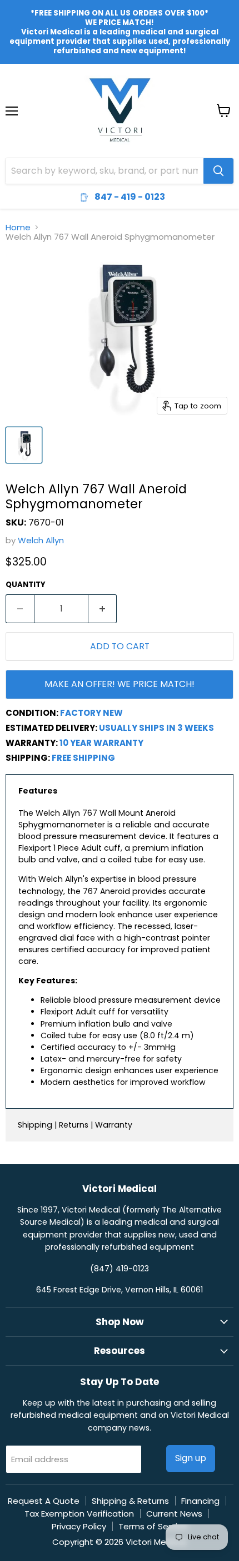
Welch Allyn (41, 540)
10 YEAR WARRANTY (101, 743)
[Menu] (11, 82)
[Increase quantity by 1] (102, 608)
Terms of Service (153, 1526)
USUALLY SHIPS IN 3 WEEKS (156, 728)
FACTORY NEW (91, 713)
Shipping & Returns (130, 1501)
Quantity (26, 584)
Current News (174, 1513)
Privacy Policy (79, 1526)
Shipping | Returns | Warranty (75, 1124)
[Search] (218, 171)
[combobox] (104, 171)
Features (37, 790)
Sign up (190, 1458)
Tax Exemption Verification (79, 1513)
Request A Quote (43, 1501)
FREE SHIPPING (83, 758)
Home (18, 227)
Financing (200, 1501)
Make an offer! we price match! (119, 684)
